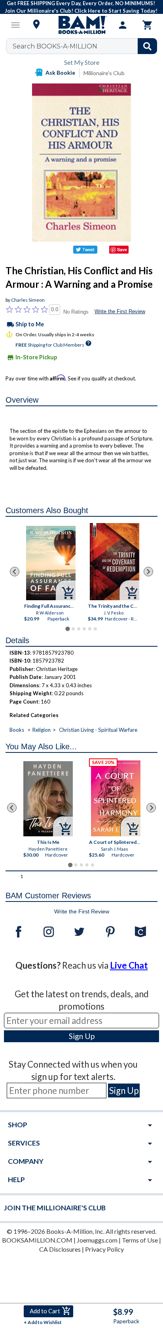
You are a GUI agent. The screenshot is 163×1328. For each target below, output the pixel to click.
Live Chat (129, 965)
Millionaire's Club (104, 73)
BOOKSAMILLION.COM (37, 1240)
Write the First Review (120, 311)
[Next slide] (148, 571)
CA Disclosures (60, 1249)
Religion (41, 730)
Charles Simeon (28, 300)
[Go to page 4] (84, 628)
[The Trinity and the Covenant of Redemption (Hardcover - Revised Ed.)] (114, 561)
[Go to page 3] (78, 628)
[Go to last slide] (14, 571)
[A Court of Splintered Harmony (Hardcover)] (115, 798)
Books (16, 730)
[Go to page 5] (89, 628)
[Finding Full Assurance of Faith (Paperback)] (50, 563)
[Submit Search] (147, 46)
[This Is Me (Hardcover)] (48, 798)
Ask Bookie (60, 72)
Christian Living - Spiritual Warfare (98, 730)
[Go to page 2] (73, 628)
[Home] (81, 25)
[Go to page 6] (95, 628)
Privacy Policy (104, 1249)
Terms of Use (140, 1240)
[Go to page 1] (67, 628)
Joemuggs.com (97, 1240)
